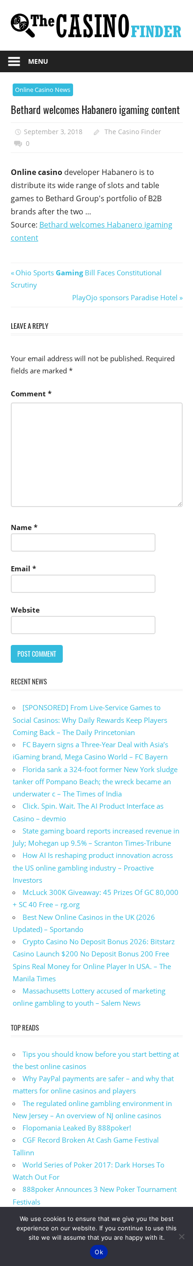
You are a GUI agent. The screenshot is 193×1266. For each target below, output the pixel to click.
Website (25, 609)
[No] (181, 1236)
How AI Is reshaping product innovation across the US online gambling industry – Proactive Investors (93, 867)
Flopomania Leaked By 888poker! (76, 1127)
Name (24, 527)
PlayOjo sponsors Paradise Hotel (125, 297)
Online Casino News (42, 89)
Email (23, 568)
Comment (31, 393)
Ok (99, 1252)
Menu (38, 61)
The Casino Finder (132, 131)
